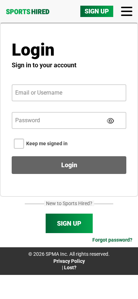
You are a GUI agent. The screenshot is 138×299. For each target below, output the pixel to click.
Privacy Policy (69, 261)
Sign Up (97, 11)
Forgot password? (112, 240)
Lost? (70, 267)
